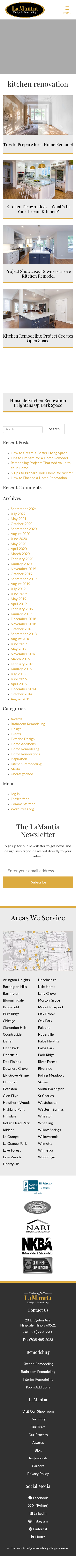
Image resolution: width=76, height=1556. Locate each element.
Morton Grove (49, 1000)
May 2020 (18, 544)
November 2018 (23, 624)
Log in (15, 794)
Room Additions (38, 1387)
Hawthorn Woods (16, 1103)
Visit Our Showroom (38, 1411)
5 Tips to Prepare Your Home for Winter (42, 473)
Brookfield (11, 1007)
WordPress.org (22, 809)
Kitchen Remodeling (26, 764)
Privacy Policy (38, 1474)
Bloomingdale (13, 1000)
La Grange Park (15, 1144)
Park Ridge (46, 1055)
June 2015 (19, 679)
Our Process (38, 1435)
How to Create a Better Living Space (39, 453)
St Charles (46, 1096)
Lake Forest (12, 1150)
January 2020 (21, 564)
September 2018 (24, 634)
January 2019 (21, 614)
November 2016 (23, 654)
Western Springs (51, 1109)
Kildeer (8, 1130)
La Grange (11, 1137)
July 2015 (18, 674)
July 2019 (18, 589)
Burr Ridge (11, 1014)
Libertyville (11, 1164)
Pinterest (39, 1529)
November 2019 (23, 569)
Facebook (40, 1498)
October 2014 (21, 694)
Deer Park (11, 1048)
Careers (38, 1466)
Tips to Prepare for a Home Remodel (39, 458)
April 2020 (19, 549)
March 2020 (20, 554)
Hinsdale (9, 1116)
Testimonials (38, 1458)
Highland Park (14, 1109)
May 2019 (18, 599)
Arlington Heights (16, 980)
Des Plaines (12, 1062)
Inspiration (19, 759)
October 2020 (21, 524)
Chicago (9, 1021)
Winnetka (45, 1150)
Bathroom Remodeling (28, 724)
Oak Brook (46, 1014)
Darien (8, 1041)
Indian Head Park (16, 1123)
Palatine (44, 1028)
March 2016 (20, 659)
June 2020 (19, 539)
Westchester (48, 1103)
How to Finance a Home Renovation (39, 478)
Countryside (12, 1034)
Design (16, 729)
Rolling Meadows (51, 1075)
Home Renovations (25, 754)
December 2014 (23, 689)
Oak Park (45, 1021)
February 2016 (22, 664)
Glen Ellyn (10, 1096)
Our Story (38, 1419)
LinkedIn (40, 1513)
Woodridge (46, 1157)
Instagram (40, 1521)
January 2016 (21, 669)
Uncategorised (22, 774)
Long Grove (47, 994)
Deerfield (10, 1055)
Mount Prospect (50, 1007)
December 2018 (23, 619)
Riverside (45, 1069)
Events (16, 734)
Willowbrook (48, 1137)
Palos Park (46, 1048)
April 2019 (19, 604)
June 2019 (19, 594)
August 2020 (20, 534)
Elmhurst (10, 1082)
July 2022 (18, 514)
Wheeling (45, 1123)
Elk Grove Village (16, 1075)
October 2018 (21, 629)
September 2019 (24, 579)
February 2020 (22, 559)
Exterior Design (23, 739)
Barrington (11, 994)
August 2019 (20, 584)
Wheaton (45, 1116)
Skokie (43, 1082)
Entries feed (20, 799)
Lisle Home (46, 987)
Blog (38, 1450)
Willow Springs (49, 1130)
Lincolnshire (47, 980)
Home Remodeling (25, 749)
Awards (16, 719)
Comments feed (23, 804)
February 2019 (22, 609)
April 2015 (19, 684)
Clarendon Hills (15, 1028)
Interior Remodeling (38, 1379)
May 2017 (18, 649)
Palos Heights (48, 1041)
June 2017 (19, 644)
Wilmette (45, 1144)
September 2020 (24, 529)
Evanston (10, 1089)
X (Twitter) (39, 1506)
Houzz (39, 1537)
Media (15, 769)
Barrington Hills (15, 987)
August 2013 (20, 699)
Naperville (46, 1034)
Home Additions (23, 744)
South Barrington (51, 1089)
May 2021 (18, 519)
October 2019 (21, 574)
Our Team (38, 1427)
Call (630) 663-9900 (38, 1332)
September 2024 (24, 509)
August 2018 (20, 639)
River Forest (47, 1062)
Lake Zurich (12, 1157)
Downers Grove (15, 1069)
